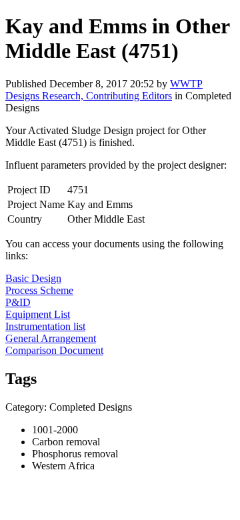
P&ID (18, 302)
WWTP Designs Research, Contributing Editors (104, 89)
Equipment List (37, 314)
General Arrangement (50, 338)
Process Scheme (39, 290)
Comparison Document (54, 350)
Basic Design (33, 278)
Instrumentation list (45, 326)
